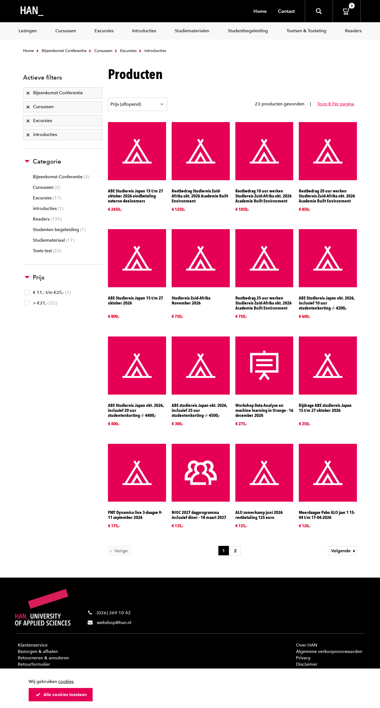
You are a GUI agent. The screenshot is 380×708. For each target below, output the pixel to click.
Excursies (128, 50)
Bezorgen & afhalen (38, 651)
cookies (66, 681)
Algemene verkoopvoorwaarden (329, 651)
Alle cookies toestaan (65, 694)
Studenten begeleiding (58, 229)
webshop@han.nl (114, 622)
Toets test (46, 250)
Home (260, 11)
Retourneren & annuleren (43, 657)
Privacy (303, 657)
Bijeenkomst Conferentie (64, 50)
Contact (286, 11)
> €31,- (44, 303)
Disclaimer (306, 664)
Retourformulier (34, 664)
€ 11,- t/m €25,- (51, 292)
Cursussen (102, 50)
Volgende (341, 550)
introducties (47, 208)
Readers (46, 219)
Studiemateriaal (53, 240)
